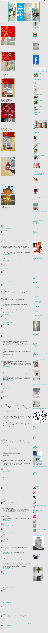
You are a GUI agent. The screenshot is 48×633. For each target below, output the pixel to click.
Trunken (34, 445)
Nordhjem (34, 444)
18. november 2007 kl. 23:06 (8, 380)
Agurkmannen (35, 214)
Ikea (33, 352)
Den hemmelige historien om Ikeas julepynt (38, 220)
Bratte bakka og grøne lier (37, 73)
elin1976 (4, 415)
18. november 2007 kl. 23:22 (8, 388)
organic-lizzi (4, 382)
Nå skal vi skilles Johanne (36, 230)
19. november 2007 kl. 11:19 (8, 484)
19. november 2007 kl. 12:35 (8, 512)
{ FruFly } (35, 111)
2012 (35, 278)
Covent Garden (35, 471)
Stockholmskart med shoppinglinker (37, 258)
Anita (3, 283)
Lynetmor (4, 334)
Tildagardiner (3, 24)
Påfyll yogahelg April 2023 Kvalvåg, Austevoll (39, 82)
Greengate (34, 343)
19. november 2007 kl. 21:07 (8, 553)
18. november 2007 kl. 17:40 (8, 228)
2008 (35, 283)
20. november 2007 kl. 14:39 (8, 612)
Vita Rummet (35, 481)
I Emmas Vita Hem (36, 132)
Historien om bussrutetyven (36, 224)
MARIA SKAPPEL (36, 183)
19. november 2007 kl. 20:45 (8, 548)
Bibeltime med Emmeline (36, 215)
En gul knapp (35, 434)
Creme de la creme (35, 430)
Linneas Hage (35, 441)
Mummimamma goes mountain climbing (38, 229)
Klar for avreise (35, 259)
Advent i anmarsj (37, 306)
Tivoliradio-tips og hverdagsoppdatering (41, 529)
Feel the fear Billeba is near (36, 223)
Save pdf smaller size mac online (38, 112)
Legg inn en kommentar (4, 622)
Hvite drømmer (35, 354)
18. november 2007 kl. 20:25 (8, 294)
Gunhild (4, 245)
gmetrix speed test (36, 186)
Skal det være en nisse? (36, 235)
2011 (35, 279)
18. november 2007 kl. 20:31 (8, 300)
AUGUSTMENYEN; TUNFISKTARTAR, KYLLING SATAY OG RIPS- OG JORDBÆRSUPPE (39, 174)
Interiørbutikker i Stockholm (36, 261)
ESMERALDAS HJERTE (6, 314)
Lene (3, 589)
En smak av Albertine (37, 288)
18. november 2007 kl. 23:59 (8, 402)
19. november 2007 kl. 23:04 (8, 568)
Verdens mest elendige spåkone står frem (41, 524)
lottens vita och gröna (37, 148)
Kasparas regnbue (36, 105)
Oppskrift (34, 355)
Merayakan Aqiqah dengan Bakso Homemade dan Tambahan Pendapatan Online (40, 133)
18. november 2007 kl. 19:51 (8, 268)
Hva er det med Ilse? (35, 225)
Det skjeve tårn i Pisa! (37, 303)
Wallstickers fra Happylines (36, 447)
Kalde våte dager (37, 310)
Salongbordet (36, 311)
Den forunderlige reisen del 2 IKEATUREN (38, 219)
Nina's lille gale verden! (37, 99)
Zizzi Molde (4, 404)
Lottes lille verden (36, 188)
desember (36, 286)
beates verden (36, 93)
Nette (3, 546)
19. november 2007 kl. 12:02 (8, 499)
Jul (33, 337)
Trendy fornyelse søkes (38, 491)
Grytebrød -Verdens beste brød (39, 500)
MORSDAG (39, 189)
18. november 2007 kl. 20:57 (8, 332)
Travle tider (36, 298)
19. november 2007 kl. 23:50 (8, 587)
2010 (35, 281)
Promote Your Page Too (36, 64)
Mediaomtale (35, 351)
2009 (35, 282)
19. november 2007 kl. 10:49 (8, 471)
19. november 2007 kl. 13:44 (8, 520)
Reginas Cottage (5, 527)
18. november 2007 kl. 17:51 (8, 237)
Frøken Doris (34, 436)
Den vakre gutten (35, 221)
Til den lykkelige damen (36, 236)
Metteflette (4, 522)
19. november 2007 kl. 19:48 (8, 532)
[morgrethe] (4, 614)
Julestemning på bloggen (38, 301)
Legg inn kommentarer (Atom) (8, 625)
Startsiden (16, 623)
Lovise (4, 467)
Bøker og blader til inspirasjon (38, 315)
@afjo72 (4, 604)
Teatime (37, 519)
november (36, 287)
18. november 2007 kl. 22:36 (8, 366)
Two (3, 224)
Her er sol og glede (37, 312)
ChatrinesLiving (5, 390)
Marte (3, 486)
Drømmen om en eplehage (37, 79)
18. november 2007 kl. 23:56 (8, 394)
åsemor (4, 340)
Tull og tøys (34, 356)
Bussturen (36, 291)
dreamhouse (35, 154)
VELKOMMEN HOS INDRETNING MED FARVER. (40, 142)
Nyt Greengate (39, 143)
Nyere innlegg (2, 623)
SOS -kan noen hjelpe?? (38, 302)
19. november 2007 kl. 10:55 (8, 477)
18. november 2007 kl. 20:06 (8, 281)
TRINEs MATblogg (36, 172)
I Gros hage (34, 439)
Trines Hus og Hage (5, 324)
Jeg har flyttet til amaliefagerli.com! (40, 89)
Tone (3, 290)
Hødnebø (34, 474)
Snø (35, 307)
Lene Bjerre (34, 477)
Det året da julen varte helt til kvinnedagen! (41, 505)
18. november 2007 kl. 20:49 (8, 312)
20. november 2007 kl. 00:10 (8, 602)
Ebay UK (34, 431)
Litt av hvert (34, 336)
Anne (3, 239)
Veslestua (34, 446)
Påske (34, 346)
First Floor (34, 472)
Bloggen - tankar (40, 136)
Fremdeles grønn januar (40, 100)
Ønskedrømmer (35, 348)
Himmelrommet (35, 438)
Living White (36, 114)
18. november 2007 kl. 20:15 (8, 288)
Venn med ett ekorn (36, 115)
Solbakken (34, 344)
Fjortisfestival (36, 293)
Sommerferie (34, 345)
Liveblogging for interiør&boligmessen (41, 515)
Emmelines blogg (24, 5)
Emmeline (4, 270)
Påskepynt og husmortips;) (39, 510)
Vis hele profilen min (41, 34)
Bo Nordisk (34, 427)
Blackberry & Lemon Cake (37, 85)
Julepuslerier (36, 296)
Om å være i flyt (35, 231)
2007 (35, 285)
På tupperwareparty (35, 232)
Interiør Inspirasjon (35, 347)
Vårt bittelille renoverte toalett (41, 106)
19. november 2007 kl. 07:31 (8, 456)
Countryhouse (35, 470)
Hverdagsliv (34, 334)
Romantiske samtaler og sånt (36, 233)
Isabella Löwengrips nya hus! (41, 155)
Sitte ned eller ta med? (36, 234)
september (36, 318)
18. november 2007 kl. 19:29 (8, 260)
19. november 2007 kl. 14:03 (8, 525)
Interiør (34, 335)
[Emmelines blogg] (36, 63)
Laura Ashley (35, 476)
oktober (36, 316)
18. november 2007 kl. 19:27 (8, 254)
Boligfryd (34, 428)
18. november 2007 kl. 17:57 (8, 248)
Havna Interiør (35, 473)
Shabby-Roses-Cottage (6, 262)
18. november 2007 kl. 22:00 (8, 345)
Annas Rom (34, 426)
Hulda (3, 570)
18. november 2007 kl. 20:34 (8, 305)
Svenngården (36, 87)
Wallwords (34, 448)
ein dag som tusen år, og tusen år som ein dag (41, 74)
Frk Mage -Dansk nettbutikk (36, 435)
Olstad (4, 307)
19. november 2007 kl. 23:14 (8, 573)
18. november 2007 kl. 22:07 (8, 357)
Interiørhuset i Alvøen (36, 475)
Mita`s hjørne (4, 230)
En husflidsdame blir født (36, 222)
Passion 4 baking (36, 84)
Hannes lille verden (36, 177)
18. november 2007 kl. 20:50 (8, 322)
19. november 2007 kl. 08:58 (8, 465)
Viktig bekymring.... (37, 297)
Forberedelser (35, 342)
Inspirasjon (34, 341)
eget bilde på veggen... (40, 94)
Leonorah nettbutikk (35, 440)
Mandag (36, 292)
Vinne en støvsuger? (38, 486)
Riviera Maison (35, 480)
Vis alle (46, 117)
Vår (33, 353)
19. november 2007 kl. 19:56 (8, 537)
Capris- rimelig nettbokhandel (37, 429)
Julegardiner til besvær (37, 305)
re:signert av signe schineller (38, 82)
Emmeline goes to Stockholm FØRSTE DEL (38, 260)
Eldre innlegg (30, 623)
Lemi (3, 297)
